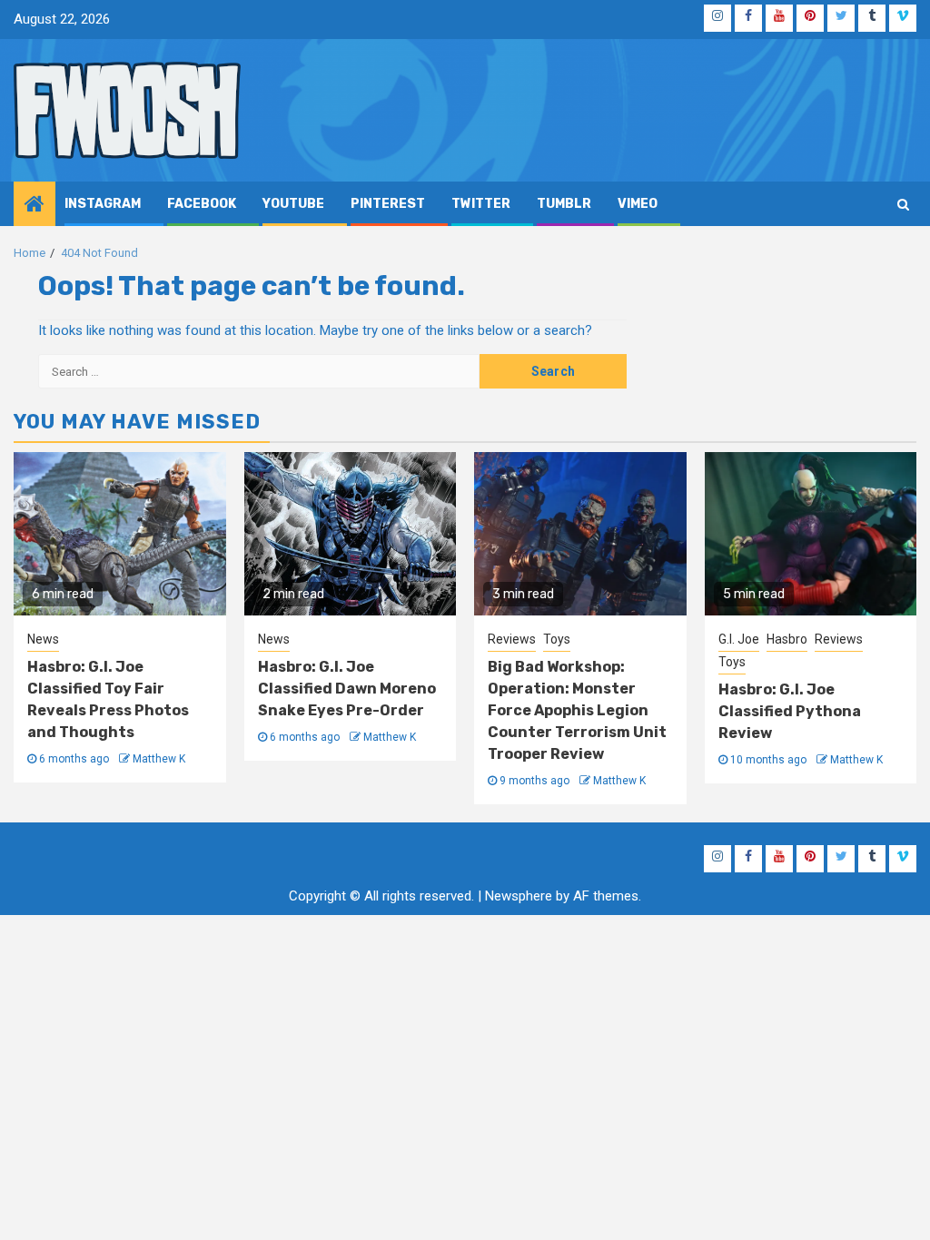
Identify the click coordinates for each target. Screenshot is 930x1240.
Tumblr (564, 204)
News (43, 639)
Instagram (102, 204)
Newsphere (518, 896)
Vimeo (638, 204)
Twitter (480, 204)
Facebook (201, 204)
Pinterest (388, 204)
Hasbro (787, 639)
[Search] (903, 204)
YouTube (293, 204)
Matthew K (159, 759)
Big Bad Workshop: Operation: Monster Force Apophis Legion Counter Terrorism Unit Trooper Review (577, 710)
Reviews (512, 639)
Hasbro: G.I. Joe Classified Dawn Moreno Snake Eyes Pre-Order (347, 688)
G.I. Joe (738, 639)
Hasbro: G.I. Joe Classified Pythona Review (789, 711)
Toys (556, 639)
